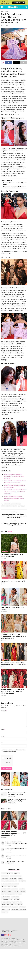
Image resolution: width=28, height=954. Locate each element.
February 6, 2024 (4, 25)
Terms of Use (3, 931)
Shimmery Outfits (5, 904)
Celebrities (6, 11)
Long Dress (16, 891)
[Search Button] (26, 7)
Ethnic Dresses (10, 883)
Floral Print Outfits (6, 886)
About (2, 930)
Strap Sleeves (22, 906)
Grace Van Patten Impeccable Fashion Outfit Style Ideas (16, 793)
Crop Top (14, 881)
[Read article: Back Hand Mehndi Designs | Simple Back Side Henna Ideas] (14, 820)
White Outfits (23, 909)
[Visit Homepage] (14, 7)
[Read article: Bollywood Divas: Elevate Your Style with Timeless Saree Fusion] (14, 652)
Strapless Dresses (14, 906)
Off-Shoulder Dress (6, 896)
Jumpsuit (10, 891)
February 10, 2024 (12, 802)
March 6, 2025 (4, 585)
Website (3, 743)
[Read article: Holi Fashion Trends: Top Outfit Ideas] (14, 570)
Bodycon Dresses (5, 875)
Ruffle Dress (19, 901)
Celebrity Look (5, 878)
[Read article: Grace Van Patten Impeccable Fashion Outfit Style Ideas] (4, 794)
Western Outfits (15, 909)
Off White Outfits (15, 896)
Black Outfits (9, 873)
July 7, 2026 (4, 558)
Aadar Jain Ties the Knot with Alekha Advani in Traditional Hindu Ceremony (12, 691)
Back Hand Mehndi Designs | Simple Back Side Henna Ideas (10, 834)
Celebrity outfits (13, 878)
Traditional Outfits (6, 909)
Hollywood (4, 891)
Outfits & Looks (5, 899)
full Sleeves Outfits (6, 888)
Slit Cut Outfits (5, 906)
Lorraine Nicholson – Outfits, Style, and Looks (12, 555)
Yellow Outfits (5, 912)
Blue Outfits (16, 873)
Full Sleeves (14, 886)
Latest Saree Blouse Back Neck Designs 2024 (15, 862)
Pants (11, 899)
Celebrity (19, 875)
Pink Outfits (16, 899)
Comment (4, 710)
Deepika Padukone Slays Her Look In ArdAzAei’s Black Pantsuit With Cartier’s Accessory (14, 498)
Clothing (20, 878)
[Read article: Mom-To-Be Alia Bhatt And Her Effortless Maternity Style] (4, 801)
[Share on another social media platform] (23, 62)
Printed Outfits (5, 901)
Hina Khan (14, 506)
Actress (3, 873)
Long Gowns (22, 891)
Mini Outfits (4, 894)
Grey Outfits (21, 888)
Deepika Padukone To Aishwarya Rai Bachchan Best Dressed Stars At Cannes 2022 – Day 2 (14, 476)
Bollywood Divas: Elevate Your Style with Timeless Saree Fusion (14, 664)
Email (3, 736)
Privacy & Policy (15, 930)
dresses (3, 883)
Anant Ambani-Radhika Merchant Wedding (15, 855)
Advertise (7, 930)
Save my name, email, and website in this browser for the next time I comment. (14, 750)
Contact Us (10, 931)
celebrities (13, 875)
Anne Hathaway (16, 503)
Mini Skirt (11, 894)
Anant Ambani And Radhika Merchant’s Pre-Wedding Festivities (16, 842)
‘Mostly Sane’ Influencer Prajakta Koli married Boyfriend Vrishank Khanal (13, 636)
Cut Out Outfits (21, 881)
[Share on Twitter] (16, 62)
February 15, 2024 (12, 796)
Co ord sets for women (6, 881)
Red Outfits (12, 901)
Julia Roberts (21, 506)
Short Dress (13, 904)
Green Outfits (14, 888)
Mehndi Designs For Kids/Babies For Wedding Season (16, 849)
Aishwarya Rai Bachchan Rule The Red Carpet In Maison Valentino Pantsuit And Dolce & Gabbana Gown (15, 491)
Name (3, 729)
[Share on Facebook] (8, 62)
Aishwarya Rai (7, 503)
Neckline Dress (18, 894)
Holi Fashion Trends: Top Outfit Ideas (14, 187)
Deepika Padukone (6, 506)
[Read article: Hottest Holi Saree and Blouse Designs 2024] (14, 596)
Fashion (16, 883)
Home (2, 11)
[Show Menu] (2, 7)
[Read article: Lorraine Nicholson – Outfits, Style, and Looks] (14, 543)
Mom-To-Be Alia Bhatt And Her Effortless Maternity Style (17, 800)
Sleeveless (20, 904)
